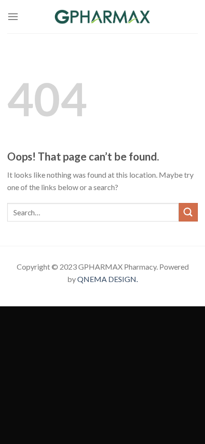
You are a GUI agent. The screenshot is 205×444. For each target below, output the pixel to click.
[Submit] (188, 212)
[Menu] (13, 16)
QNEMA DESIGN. (107, 278)
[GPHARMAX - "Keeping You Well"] (102, 16)
